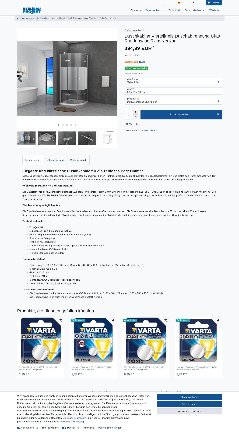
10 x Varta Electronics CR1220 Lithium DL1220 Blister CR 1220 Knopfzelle (91, 368)
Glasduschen (153, 10)
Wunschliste (134, 124)
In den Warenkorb (180, 114)
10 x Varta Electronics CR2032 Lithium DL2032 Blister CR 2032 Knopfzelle (144, 368)
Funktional (88, 427)
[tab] (32, 160)
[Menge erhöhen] (135, 112)
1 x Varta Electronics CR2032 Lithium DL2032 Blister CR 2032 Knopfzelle (38, 368)
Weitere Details (78, 160)
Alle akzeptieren (189, 397)
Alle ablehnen (189, 404)
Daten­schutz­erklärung (71, 421)
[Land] (179, 2)
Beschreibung (32, 160)
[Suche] (193, 2)
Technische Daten (55, 160)
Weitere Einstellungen (109, 427)
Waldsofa (214, 10)
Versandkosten (150, 130)
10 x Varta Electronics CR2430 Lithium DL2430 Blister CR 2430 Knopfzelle (196, 368)
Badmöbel (174, 10)
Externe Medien (50, 427)
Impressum (80, 417)
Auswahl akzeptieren (189, 411)
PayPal (71, 427)
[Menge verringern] (135, 117)
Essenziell (28, 427)
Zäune (134, 10)
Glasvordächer (193, 10)
